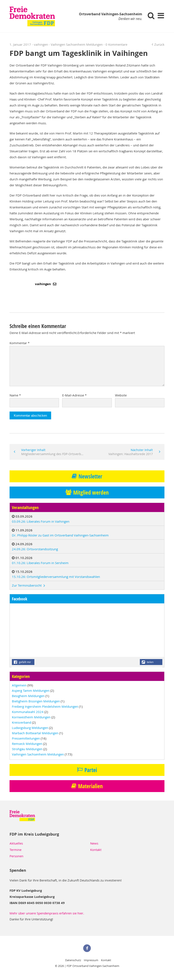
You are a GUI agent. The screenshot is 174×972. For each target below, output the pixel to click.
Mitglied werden (91, 492)
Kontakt (95, 849)
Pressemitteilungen (26, 738)
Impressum (91, 960)
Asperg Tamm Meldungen (30, 690)
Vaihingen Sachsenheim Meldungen (77, 44)
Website (121, 395)
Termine (15, 849)
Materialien (90, 786)
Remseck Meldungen (27, 743)
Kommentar (19, 343)
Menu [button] (160, 15)
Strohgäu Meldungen (27, 749)
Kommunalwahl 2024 (28, 712)
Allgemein (19, 685)
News (94, 843)
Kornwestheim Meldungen (31, 717)
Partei (90, 770)
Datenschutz (73, 960)
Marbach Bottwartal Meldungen (35, 733)
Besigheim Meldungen (28, 696)
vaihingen (43, 284)
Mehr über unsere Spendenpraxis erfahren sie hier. (47, 913)
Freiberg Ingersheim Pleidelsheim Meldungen (45, 706)
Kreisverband (21, 722)
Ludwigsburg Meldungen (30, 728)
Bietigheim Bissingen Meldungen (36, 701)
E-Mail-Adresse (74, 395)
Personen (16, 856)
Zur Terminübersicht (27, 585)
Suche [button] (151, 15)
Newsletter (90, 476)
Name (15, 395)
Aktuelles (16, 843)
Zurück (159, 44)
